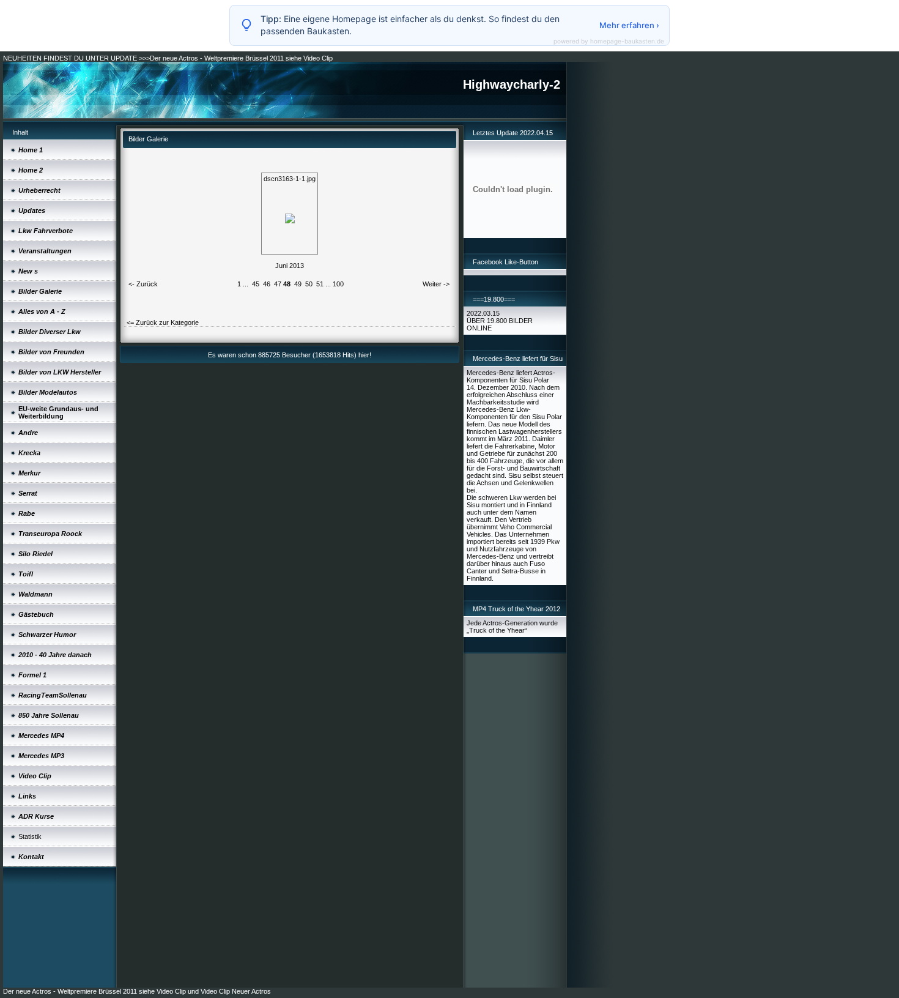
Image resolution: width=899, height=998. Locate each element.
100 (338, 284)
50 (309, 284)
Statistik (30, 836)
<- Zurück (143, 284)
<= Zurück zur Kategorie (163, 322)
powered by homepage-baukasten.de (608, 41)
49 (298, 284)
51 (320, 284)
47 (277, 284)
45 (255, 284)
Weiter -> (436, 284)
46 (266, 284)
